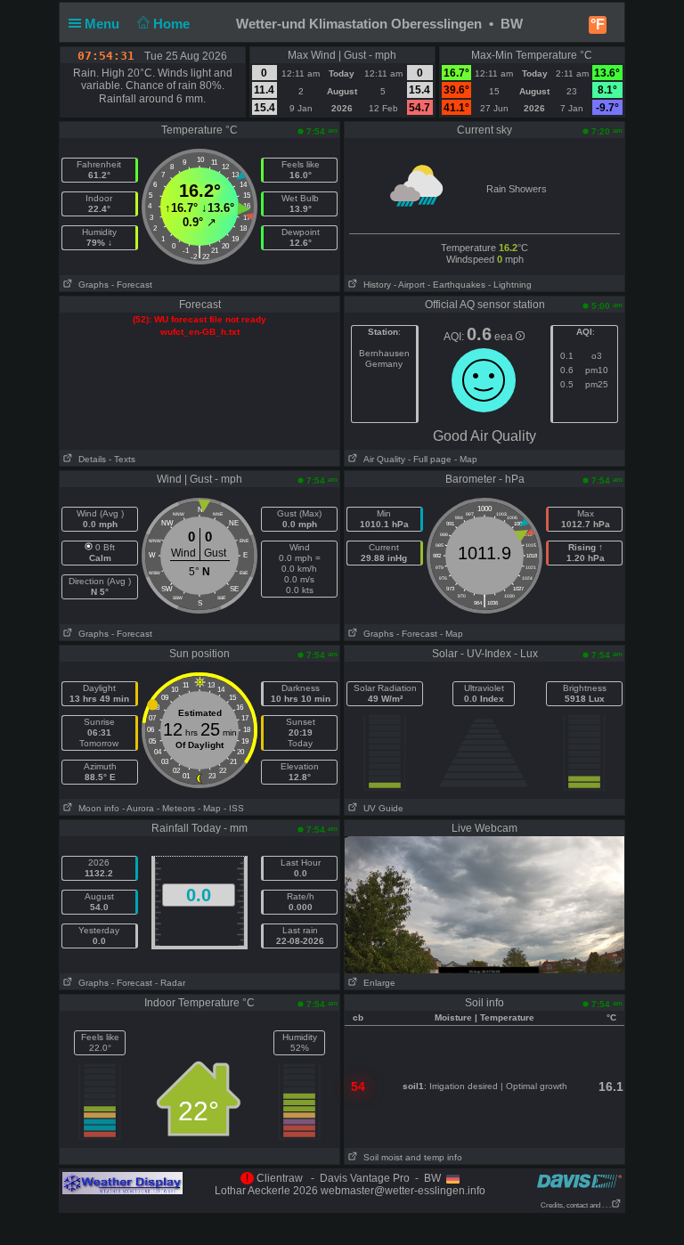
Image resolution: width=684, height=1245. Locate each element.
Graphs (91, 284)
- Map (464, 459)
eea (505, 336)
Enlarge (376, 983)
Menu (103, 23)
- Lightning (510, 284)
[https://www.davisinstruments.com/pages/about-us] (579, 1180)
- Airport (409, 284)
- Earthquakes (456, 284)
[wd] (122, 1182)
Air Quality (381, 459)
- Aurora (138, 808)
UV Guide (380, 808)
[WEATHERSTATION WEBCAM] (484, 904)
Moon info (96, 808)
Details (89, 459)
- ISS (234, 808)
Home (173, 23)
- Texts (122, 459)
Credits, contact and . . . (576, 1205)
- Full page (430, 459)
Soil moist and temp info (410, 1157)
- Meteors (176, 808)
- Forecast (131, 284)
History (374, 284)
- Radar (170, 983)
